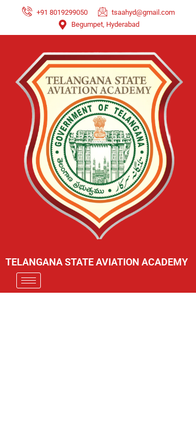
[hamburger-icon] (28, 280)
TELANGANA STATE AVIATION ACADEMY (96, 262)
